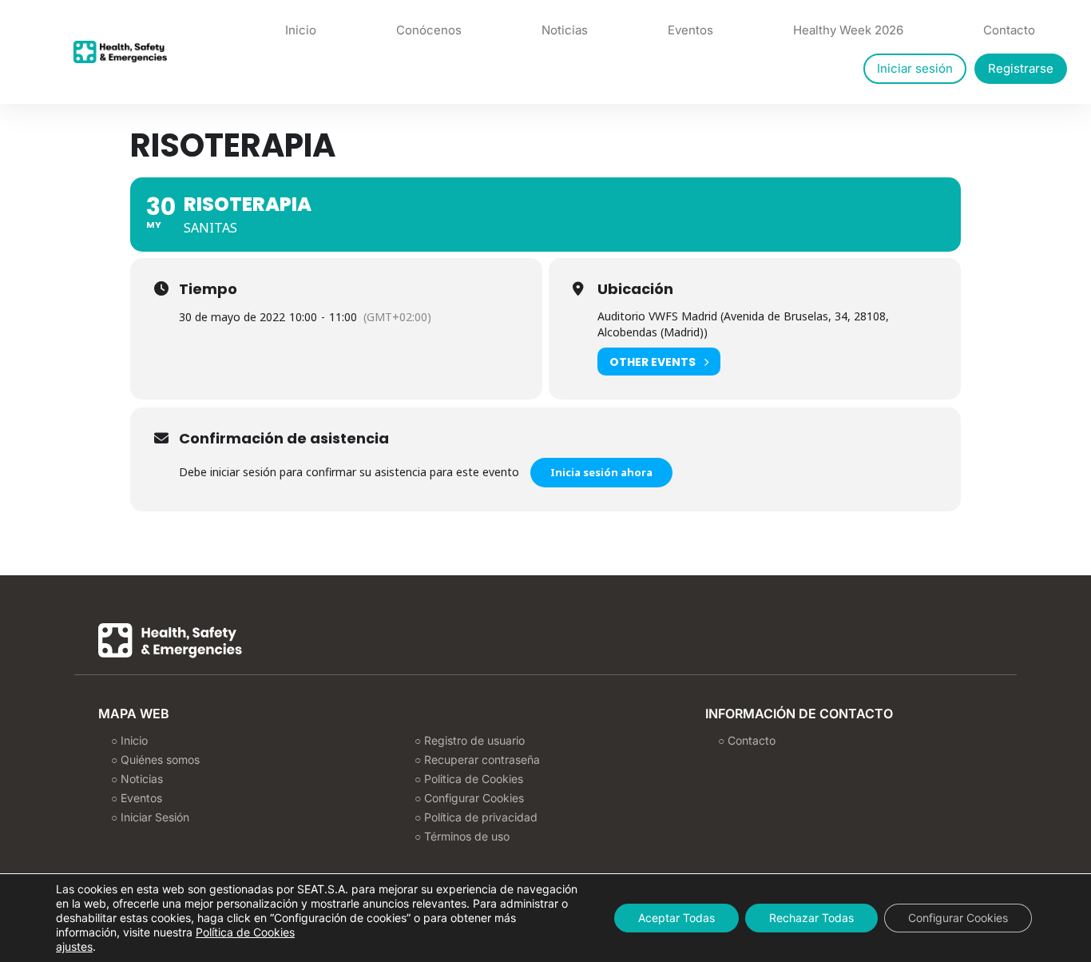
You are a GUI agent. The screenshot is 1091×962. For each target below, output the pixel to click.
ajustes (74, 946)
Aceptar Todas (676, 917)
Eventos (690, 30)
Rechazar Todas (811, 917)
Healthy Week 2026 (848, 30)
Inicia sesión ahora (601, 472)
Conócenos (429, 30)
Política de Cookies (245, 932)
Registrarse (1020, 68)
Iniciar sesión (915, 68)
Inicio (300, 30)
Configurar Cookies (958, 917)
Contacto (1009, 30)
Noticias (565, 30)
